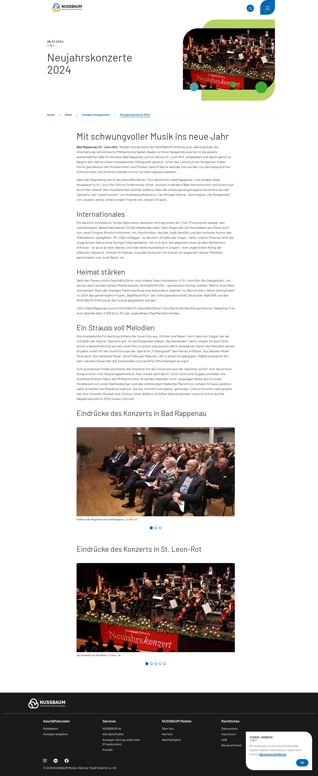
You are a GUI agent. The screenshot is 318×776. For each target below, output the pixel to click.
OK (302, 762)
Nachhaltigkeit (171, 739)
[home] (61, 7)
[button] (267, 7)
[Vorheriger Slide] (81, 528)
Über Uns (168, 728)
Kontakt (108, 749)
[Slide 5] (164, 664)
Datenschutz (229, 728)
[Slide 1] (151, 527)
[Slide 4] (160, 664)
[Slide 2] (155, 528)
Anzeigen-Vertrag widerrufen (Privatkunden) (121, 742)
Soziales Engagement (96, 114)
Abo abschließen (113, 734)
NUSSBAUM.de (112, 728)
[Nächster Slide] (230, 528)
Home (51, 114)
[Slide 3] (160, 528)
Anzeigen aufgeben (55, 734)
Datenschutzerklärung (272, 754)
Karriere (167, 734)
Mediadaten (50, 728)
